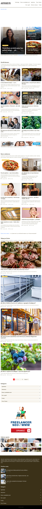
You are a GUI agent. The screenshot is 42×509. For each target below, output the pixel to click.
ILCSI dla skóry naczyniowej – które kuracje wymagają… (10, 198)
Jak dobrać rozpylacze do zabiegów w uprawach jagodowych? (15, 371)
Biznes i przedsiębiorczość (6, 93)
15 (22, 379)
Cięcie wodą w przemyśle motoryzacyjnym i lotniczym (16, 481)
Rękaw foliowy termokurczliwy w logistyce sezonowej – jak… (17, 475)
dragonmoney (20, 55)
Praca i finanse (5, 45)
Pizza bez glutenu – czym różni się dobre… (33, 49)
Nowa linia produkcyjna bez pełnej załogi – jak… (12, 49)
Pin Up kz (24, 146)
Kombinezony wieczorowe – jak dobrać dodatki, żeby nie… (30, 198)
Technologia (10, 209)
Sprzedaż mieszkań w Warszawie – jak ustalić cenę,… (10, 106)
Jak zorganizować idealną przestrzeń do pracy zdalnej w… (17, 470)
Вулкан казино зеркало (5, 233)
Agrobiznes (4, 69)
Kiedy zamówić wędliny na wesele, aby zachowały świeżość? (15, 269)
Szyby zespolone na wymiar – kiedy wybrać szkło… (10, 222)
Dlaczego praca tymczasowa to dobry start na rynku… (10, 131)
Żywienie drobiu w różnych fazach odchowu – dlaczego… (31, 83)
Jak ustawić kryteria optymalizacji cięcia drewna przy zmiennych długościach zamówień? (19, 337)
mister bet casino (4, 9)
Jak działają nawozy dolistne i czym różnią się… (30, 131)
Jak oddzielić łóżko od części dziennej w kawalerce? (30, 173)
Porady (24, 184)
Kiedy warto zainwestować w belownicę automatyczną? (30, 106)
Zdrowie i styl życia (31, 30)
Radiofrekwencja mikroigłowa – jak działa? (31, 219)
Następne (25, 379)
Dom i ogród (25, 160)
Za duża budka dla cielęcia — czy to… (9, 82)
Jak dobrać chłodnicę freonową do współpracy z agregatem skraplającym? (18, 303)
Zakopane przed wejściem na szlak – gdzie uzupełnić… (33, 34)
